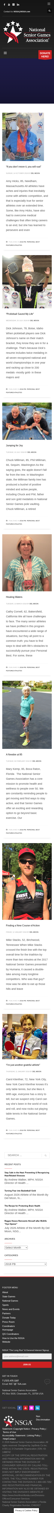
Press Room (8, 1322)
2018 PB (23, 242)
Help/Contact (9, 1438)
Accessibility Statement (13, 1435)
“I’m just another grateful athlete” (23, 1065)
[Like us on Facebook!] (19, 1408)
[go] (46, 1155)
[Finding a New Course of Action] (27, 881)
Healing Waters (14, 597)
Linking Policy (33, 1435)
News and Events (11, 1309)
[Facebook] (4, 4)
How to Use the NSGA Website (13, 1340)
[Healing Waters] (27, 562)
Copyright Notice (22, 1429)
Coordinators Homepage (8, 1328)
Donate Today (9, 1317)
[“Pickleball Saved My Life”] (27, 281)
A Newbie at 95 (14, 754)
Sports (5, 1305)
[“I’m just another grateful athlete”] (24, 1036)
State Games (8, 1296)
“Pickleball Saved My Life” (20, 314)
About (5, 1292)
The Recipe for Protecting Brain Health (22, 1206)
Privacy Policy (39, 1429)
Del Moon (35, 173)
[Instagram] (13, 4)
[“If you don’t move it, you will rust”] (23, 136)
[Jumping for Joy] (27, 421)
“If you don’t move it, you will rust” (23, 166)
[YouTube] (9, 4)
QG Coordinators (10, 1334)
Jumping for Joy (14, 445)
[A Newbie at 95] (27, 714)
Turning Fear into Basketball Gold (20, 1191)
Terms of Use (9, 1432)
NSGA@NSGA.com (22, 12)
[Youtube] (25, 1408)
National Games (10, 1300)
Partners (6, 1313)
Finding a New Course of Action (23, 925)
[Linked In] (18, 4)
